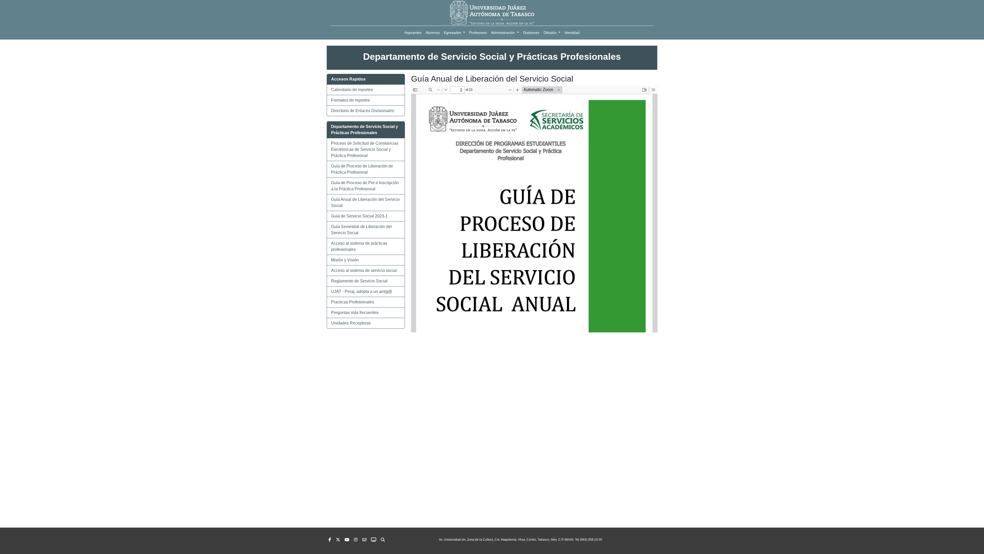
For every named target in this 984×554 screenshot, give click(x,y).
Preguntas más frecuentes (354, 312)
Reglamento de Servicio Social (359, 281)
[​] (355, 540)
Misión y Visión (345, 260)
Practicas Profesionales (352, 302)
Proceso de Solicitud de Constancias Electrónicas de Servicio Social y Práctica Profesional (364, 149)
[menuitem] (413, 32)
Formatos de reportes (350, 100)
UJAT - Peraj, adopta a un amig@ (361, 291)
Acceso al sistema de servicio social (364, 270)
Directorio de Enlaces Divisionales (362, 110)
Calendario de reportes (352, 89)
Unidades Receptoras (351, 323)
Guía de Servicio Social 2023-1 (359, 216)
